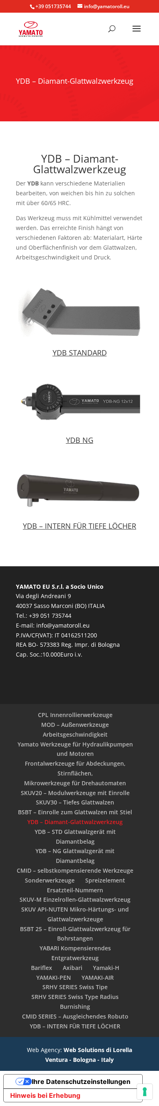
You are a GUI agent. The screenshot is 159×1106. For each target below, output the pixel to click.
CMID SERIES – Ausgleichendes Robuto (75, 1016)
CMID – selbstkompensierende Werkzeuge (75, 870)
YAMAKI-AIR (98, 977)
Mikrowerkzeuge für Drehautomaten (75, 783)
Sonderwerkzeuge (50, 880)
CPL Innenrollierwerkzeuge (75, 715)
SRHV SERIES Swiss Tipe (75, 987)
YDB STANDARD (80, 352)
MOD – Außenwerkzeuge (75, 724)
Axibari (72, 968)
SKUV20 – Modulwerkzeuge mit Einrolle (75, 793)
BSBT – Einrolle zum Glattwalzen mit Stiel (75, 812)
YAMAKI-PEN (53, 977)
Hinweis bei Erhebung (45, 1095)
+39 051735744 (53, 6)
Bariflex (41, 968)
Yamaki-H (106, 968)
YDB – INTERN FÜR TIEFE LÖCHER (79, 526)
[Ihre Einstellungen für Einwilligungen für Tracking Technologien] (144, 1091)
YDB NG (79, 440)
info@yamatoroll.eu (63, 625)
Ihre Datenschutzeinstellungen (81, 1081)
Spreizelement (105, 880)
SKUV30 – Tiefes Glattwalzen (75, 802)
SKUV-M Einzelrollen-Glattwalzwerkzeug (75, 899)
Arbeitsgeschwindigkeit (75, 734)
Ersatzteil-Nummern (75, 890)
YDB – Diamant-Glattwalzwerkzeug (75, 822)
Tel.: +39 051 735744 (43, 615)
